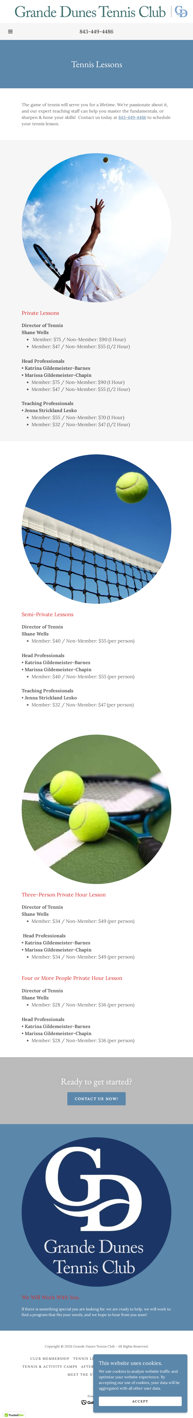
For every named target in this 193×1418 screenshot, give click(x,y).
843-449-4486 (132, 117)
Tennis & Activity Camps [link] (49, 1366)
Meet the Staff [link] (85, 1374)
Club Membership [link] (49, 1358)
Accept (140, 1401)
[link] (96, 11)
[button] (10, 31)
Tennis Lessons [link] (90, 1358)
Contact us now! (96, 1098)
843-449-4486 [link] (96, 31)
